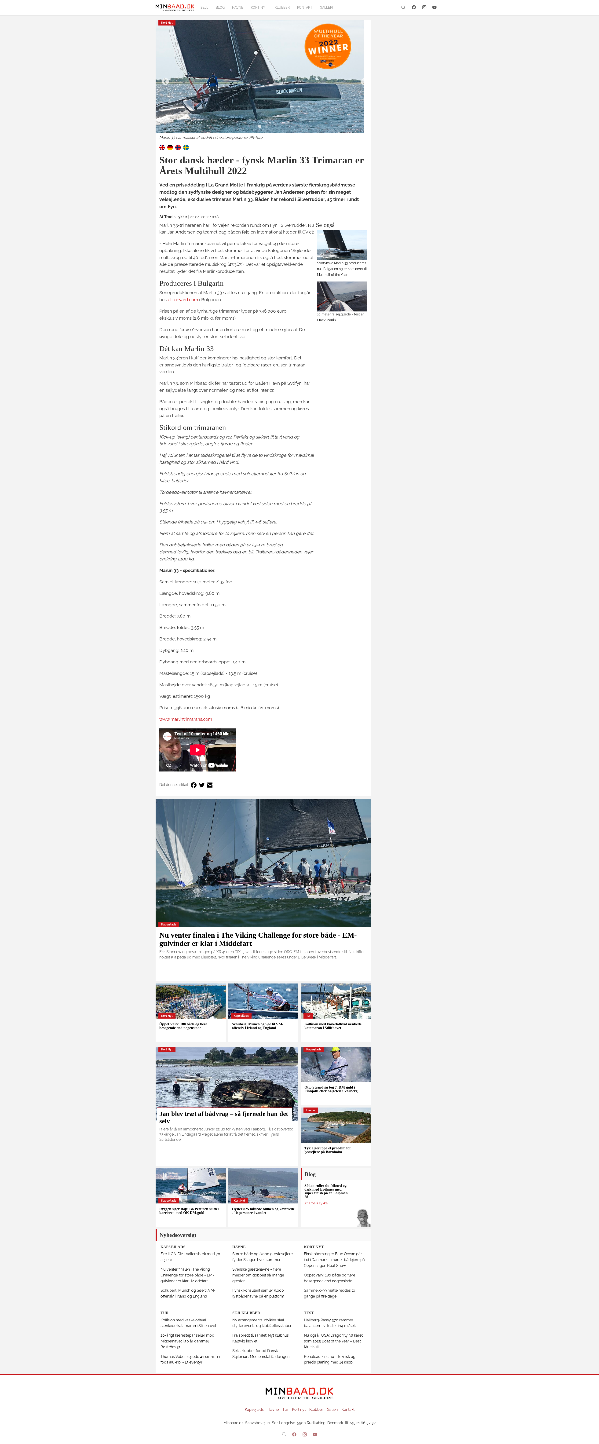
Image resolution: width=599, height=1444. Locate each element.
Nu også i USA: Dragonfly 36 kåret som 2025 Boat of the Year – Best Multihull (333, 1341)
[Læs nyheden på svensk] (186, 147)
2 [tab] (266, 126)
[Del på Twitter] (202, 785)
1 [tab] (259, 126)
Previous (163, 80)
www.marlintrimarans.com (185, 719)
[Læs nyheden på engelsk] (162, 147)
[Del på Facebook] (194, 785)
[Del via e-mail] (209, 785)
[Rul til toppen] (592, 1437)
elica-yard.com (183, 299)
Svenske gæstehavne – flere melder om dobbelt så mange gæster (258, 1275)
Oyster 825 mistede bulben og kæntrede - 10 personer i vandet (263, 1211)
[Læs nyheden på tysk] (170, 147)
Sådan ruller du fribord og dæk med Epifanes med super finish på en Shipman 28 (326, 1191)
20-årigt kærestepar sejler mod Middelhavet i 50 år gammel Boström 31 (187, 1341)
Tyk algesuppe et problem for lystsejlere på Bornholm (327, 1150)
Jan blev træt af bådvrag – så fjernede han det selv (223, 1117)
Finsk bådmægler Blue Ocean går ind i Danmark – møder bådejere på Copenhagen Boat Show (334, 1260)
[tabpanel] (263, 80)
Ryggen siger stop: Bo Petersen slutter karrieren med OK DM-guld (189, 1211)
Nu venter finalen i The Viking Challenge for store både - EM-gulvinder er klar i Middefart (258, 939)
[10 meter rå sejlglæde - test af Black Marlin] (342, 296)
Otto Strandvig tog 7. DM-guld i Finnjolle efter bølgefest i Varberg (331, 1089)
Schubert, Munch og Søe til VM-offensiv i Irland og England (257, 1026)
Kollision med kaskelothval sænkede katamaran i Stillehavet (333, 1026)
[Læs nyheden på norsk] (178, 147)
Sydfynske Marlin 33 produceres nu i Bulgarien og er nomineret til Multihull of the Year (342, 269)
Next (362, 80)
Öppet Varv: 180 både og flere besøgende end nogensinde (183, 1026)
